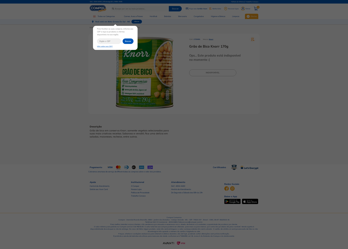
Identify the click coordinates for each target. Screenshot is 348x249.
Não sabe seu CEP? (105, 46)
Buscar (128, 41)
